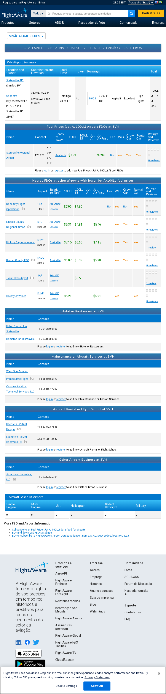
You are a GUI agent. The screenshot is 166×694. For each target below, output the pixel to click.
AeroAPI (61, 573)
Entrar (42, 2)
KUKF (40, 293)
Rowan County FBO (17, 260)
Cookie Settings (66, 686)
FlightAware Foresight (63, 592)
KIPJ (39, 221)
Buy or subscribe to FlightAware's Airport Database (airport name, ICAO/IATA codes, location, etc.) (70, 535)
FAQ (127, 619)
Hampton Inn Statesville (20, 339)
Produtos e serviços (63, 564)
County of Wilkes (16, 296)
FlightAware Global (68, 635)
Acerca (95, 570)
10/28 (92, 98)
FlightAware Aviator (68, 618)
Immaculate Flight (17, 378)
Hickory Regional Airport (20, 242)
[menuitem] (8, 23)
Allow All (97, 686)
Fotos (128, 570)
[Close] (159, 673)
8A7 (39, 275)
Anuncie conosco (101, 590)
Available (60, 155)
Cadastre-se (151, 13)
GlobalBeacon (64, 659)
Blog (93, 604)
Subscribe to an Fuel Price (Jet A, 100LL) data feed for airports (49, 529)
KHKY (40, 239)
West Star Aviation (17, 371)
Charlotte (11, 95)
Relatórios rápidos (67, 601)
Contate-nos (133, 612)
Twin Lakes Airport (17, 278)
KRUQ (40, 257)
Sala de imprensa (102, 597)
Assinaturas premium (63, 626)
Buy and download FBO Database (32, 532)
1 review (151, 247)
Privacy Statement (97, 677)
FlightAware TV (65, 653)
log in (47, 170)
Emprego (96, 577)
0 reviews (154, 160)
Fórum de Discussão (138, 584)
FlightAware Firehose (63, 582)
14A (39, 204)
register (58, 170)
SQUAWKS (131, 577)
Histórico (96, 584)
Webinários (97, 611)
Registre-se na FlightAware (19, 2)
